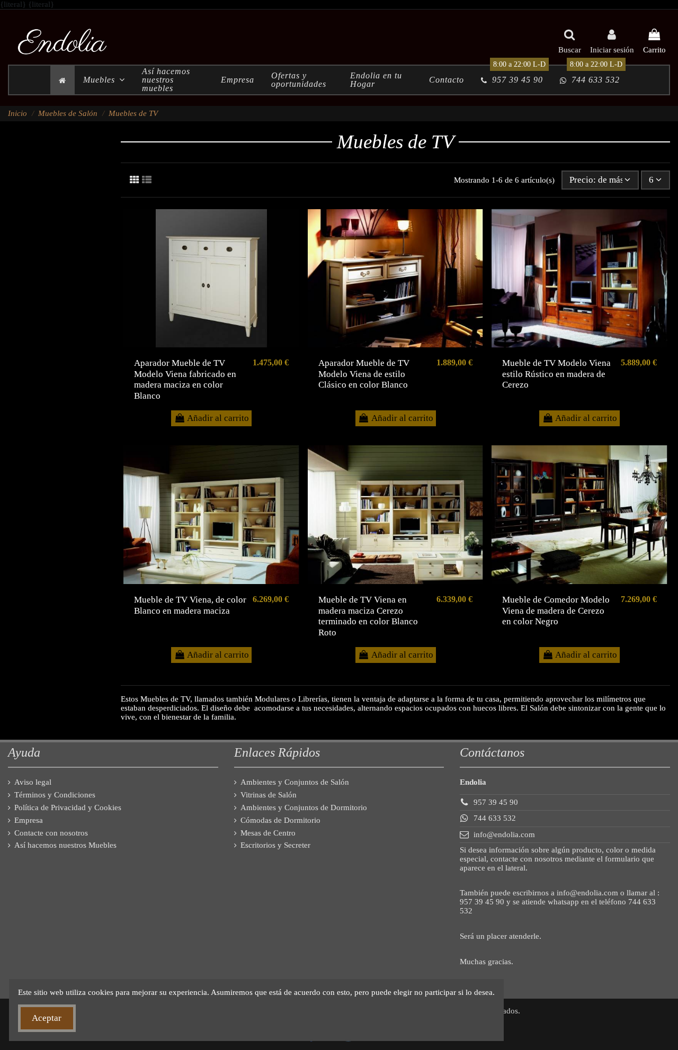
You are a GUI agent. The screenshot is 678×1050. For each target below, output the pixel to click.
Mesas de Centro (268, 833)
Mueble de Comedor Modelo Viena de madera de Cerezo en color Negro (556, 610)
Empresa (28, 820)
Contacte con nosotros (51, 833)
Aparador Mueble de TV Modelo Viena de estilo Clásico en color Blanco (363, 374)
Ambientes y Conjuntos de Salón (294, 782)
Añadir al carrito (218, 418)
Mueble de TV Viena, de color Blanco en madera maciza (190, 605)
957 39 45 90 (496, 802)
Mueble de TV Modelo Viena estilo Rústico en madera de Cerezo (556, 374)
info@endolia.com (504, 834)
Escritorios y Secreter (275, 845)
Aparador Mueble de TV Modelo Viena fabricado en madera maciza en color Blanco (185, 379)
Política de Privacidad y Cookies (67, 807)
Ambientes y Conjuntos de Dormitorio (303, 807)
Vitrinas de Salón (268, 795)
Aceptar (46, 1018)
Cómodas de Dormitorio (280, 820)
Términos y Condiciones (54, 795)
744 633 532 (495, 818)
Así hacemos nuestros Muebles (65, 845)
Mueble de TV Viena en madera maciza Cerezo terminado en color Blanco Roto (368, 616)
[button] (104, 80)
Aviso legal (32, 782)
